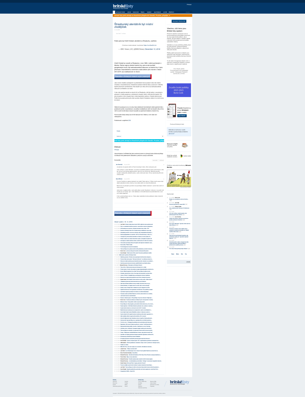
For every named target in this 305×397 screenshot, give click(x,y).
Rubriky (149, 12)
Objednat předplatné (179, 21)
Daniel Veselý (123, 279)
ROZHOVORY (136, 12)
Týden (172, 254)
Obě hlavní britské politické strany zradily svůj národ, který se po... (135, 283)
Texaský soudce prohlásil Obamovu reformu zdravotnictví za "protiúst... (136, 293)
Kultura (114, 384)
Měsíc (177, 254)
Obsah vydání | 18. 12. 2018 (123, 222)
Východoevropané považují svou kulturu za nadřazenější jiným (134, 291)
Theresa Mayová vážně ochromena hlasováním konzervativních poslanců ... (142, 367)
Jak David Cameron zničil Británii (128, 295)
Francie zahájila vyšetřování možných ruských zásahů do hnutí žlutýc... (136, 365)
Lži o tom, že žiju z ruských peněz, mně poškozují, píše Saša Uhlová (178, 213)
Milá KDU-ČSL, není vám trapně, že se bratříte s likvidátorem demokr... (136, 346)
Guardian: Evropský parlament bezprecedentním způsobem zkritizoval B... (137, 334)
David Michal (119, 179)
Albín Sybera (123, 342)
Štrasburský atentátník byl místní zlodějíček (130, 336)
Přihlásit (188, 4)
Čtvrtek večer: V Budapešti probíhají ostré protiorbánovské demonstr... (136, 322)
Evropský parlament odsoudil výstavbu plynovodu (135, 338)
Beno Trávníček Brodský (126, 352)
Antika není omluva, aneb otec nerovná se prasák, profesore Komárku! (178, 219)
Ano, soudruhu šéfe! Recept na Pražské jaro (179, 208)
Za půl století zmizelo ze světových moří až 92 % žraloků (133, 308)
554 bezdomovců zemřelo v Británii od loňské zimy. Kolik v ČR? (134, 228)
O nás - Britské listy (142, 381)
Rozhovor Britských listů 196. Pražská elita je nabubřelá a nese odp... (136, 230)
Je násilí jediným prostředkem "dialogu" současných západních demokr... (145, 361)
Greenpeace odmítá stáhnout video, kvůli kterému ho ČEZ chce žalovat (136, 240)
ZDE (129, 120)
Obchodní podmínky (142, 387)
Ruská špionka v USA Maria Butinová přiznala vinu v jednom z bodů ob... (136, 306)
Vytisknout (118, 136)
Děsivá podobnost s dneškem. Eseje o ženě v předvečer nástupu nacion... (143, 342)
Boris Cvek (123, 251)
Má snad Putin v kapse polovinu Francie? (136, 363)
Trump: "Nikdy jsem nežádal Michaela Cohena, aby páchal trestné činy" (136, 332)
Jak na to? (171, 133)
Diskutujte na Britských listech (135, 265)
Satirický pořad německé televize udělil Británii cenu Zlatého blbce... (135, 263)
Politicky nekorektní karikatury (179, 166)
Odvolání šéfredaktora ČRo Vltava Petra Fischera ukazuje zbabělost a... (145, 354)
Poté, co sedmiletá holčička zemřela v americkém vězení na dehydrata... (136, 226)
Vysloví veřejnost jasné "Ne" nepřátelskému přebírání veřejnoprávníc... (143, 340)
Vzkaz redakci (153, 383)
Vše (186, 254)
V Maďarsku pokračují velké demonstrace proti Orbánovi (133, 281)
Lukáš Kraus (123, 348)
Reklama (140, 386)
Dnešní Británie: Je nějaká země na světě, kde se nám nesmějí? (134, 285)
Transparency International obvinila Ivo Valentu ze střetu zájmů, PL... (135, 236)
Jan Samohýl (119, 164)
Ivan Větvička (178, 217)
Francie (118, 131)
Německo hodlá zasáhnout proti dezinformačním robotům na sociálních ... (137, 261)
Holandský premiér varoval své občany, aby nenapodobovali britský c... (136, 232)
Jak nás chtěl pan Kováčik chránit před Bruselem (137, 251)
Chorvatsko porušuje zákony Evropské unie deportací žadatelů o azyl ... (136, 242)
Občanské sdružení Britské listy (128, 393)
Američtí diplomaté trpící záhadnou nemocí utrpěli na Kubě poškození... (136, 318)
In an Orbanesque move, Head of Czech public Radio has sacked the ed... (141, 350)
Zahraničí (115, 381)
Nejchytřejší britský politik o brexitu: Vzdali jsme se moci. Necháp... (135, 326)
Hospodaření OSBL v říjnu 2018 (127, 371)
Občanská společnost (117, 386)
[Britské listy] (133, 77)
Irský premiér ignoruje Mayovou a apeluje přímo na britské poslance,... (136, 320)
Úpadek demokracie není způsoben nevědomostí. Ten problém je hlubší (136, 289)
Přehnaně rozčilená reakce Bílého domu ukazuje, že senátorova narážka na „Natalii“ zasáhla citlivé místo (179, 230)
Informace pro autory (154, 384)
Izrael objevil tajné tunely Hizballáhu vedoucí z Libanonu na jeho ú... (135, 312)
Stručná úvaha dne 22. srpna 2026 (178, 204)
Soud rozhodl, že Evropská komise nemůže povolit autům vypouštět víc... (136, 314)
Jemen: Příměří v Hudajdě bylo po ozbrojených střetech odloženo (135, 275)
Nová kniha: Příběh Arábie (126, 244)
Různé (126, 386)
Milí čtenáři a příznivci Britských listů (127, 255)
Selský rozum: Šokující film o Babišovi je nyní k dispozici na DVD (135, 287)
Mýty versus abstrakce (132, 357)
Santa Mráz (134, 352)
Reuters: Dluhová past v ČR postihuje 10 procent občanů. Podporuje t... (136, 297)
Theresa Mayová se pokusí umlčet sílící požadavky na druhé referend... (136, 249)
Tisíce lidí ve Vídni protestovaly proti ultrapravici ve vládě (133, 267)
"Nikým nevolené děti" (132, 348)
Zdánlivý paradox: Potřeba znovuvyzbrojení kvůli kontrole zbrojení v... (136, 257)
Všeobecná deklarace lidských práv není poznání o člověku (139, 299)
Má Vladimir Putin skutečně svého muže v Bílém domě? (139, 279)
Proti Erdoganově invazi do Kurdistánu (129, 246)
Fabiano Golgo (178, 206)
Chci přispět (182, 115)
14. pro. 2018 (127, 164)
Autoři (165, 12)
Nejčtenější (170, 194)
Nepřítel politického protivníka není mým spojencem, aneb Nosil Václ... (143, 369)
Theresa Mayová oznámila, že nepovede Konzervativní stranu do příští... (136, 330)
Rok (182, 254)
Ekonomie (115, 383)
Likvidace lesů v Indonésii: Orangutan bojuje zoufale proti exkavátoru (136, 328)
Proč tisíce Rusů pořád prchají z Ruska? (179, 248)
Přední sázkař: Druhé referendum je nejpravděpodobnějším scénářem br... (137, 269)
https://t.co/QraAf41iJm (150, 45)
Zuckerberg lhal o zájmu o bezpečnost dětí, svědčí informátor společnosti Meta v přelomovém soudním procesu (179, 243)
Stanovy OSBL (153, 381)
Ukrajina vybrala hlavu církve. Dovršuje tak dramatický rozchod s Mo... (136, 273)
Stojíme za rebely (124, 344)
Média (126, 384)
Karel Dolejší (123, 253)
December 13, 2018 (152, 49)
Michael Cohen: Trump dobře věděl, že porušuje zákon (132, 302)
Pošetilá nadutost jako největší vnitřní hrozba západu (140, 359)
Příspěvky (171, 12)
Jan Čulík (122, 224)
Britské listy (124, 6)
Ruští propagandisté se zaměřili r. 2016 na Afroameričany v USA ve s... (136, 234)
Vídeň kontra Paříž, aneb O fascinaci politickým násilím (139, 253)
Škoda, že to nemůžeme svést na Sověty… (179, 199)
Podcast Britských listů (177, 124)
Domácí (126, 381)
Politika (126, 383)
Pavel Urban (123, 357)
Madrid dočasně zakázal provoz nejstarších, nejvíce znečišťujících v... (136, 310)
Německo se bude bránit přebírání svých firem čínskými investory (135, 277)
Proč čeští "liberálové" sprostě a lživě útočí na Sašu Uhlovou (179, 224)
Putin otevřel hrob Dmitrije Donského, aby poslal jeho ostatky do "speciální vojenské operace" (178, 237)
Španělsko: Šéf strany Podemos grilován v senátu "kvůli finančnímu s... (136, 324)
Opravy (139, 384)
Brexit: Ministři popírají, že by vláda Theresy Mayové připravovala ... (135, 271)
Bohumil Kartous (124, 265)
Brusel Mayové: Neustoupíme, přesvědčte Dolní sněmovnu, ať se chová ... (137, 304)
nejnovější (155, 160)
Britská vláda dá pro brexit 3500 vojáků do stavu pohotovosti (139, 224)
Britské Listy (179, 382)
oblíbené (162, 160)
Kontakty (140, 383)
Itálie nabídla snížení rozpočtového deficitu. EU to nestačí (133, 316)
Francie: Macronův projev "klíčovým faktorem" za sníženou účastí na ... (136, 259)
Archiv (129, 12)
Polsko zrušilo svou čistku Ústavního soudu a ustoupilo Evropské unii (136, 238)
